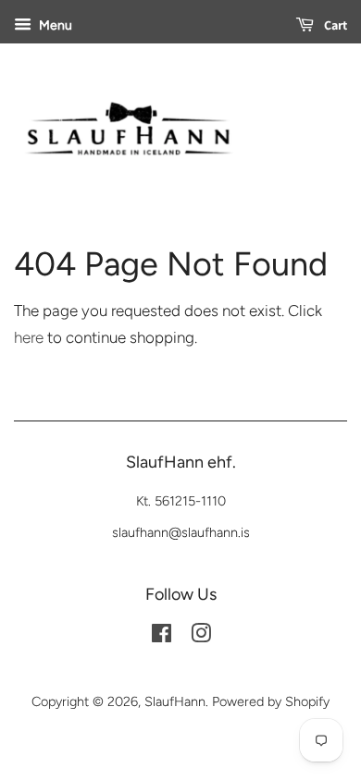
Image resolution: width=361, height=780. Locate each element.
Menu (54, 25)
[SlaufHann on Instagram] (201, 636)
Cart (334, 25)
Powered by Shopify (271, 701)
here (29, 337)
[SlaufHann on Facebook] (161, 636)
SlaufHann (174, 701)
